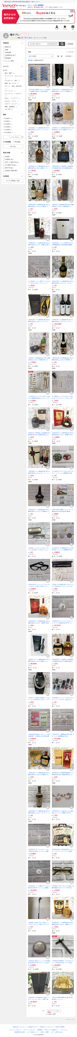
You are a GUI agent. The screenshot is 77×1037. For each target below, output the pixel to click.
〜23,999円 (8, 127)
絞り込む (13, 146)
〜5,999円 (7, 121)
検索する (62, 44)
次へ (58, 1011)
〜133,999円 (8, 132)
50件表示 (68, 56)
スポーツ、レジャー (12, 104)
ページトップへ (69, 1019)
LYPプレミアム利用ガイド (51, 1030)
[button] (13, 43)
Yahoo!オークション (19, 1027)
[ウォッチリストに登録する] (47, 86)
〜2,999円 (8, 118)
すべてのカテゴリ (52, 44)
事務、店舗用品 (11, 106)
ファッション (10, 91)
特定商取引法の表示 (19, 1032)
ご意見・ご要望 (44, 1032)
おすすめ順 (32, 56)
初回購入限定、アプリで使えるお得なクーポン (49, 7)
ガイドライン (64, 1030)
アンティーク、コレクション (14, 77)
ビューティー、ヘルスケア (13, 94)
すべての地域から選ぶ (13, 180)
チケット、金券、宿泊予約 (13, 87)
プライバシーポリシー (15, 1030)
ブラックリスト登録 (41, 38)
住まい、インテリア (12, 98)
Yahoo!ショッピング (46, 1027)
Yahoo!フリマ (32, 1027)
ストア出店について (32, 1032)
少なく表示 (8, 109)
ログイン (30, 7)
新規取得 (40, 5)
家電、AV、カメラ (12, 83)
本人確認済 (29, 38)
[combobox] (37, 44)
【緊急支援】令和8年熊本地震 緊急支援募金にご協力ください (22, 1)
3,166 (21, 38)
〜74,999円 (8, 129)
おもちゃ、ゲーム (12, 101)
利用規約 (39, 1030)
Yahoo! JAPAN (59, 1027)
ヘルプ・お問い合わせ (57, 1032)
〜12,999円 (8, 124)
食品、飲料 (10, 73)
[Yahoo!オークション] (14, 5)
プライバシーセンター (29, 1030)
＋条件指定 (70, 44)
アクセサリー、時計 (12, 80)
